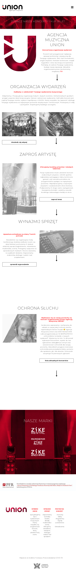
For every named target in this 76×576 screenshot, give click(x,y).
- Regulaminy (59, 519)
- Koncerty (59, 515)
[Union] (12, 8)
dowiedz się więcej (19, 142)
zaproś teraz (56, 199)
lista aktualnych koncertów (56, 361)
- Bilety (59, 517)
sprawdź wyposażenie (19, 264)
